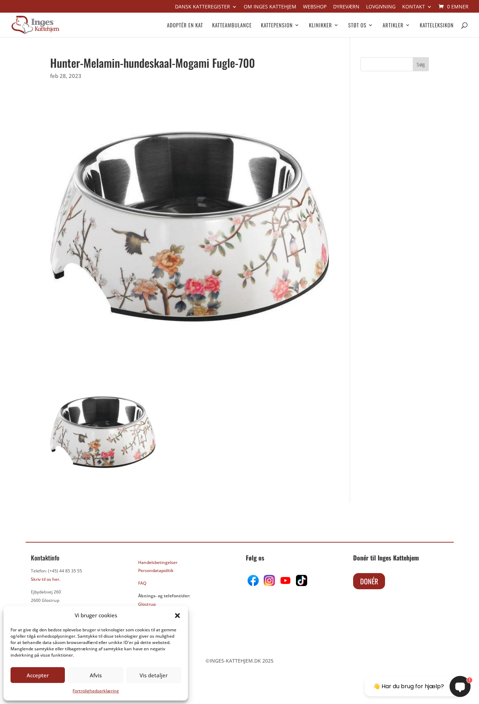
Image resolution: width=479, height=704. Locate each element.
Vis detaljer (154, 675)
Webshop (314, 7)
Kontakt (413, 7)
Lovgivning (381, 7)
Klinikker (320, 25)
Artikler (393, 25)
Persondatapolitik (156, 570)
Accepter (38, 675)
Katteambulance (232, 25)
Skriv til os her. (45, 579)
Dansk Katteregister (202, 7)
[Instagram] (269, 584)
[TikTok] (301, 584)
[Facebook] (254, 584)
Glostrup (147, 604)
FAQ (142, 583)
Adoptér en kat (185, 25)
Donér (369, 581)
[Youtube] (284, 584)
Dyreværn (346, 7)
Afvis (96, 675)
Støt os (357, 25)
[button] (177, 615)
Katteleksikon (437, 25)
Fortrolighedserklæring (96, 691)
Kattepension (277, 25)
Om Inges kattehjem (270, 7)
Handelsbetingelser (157, 562)
